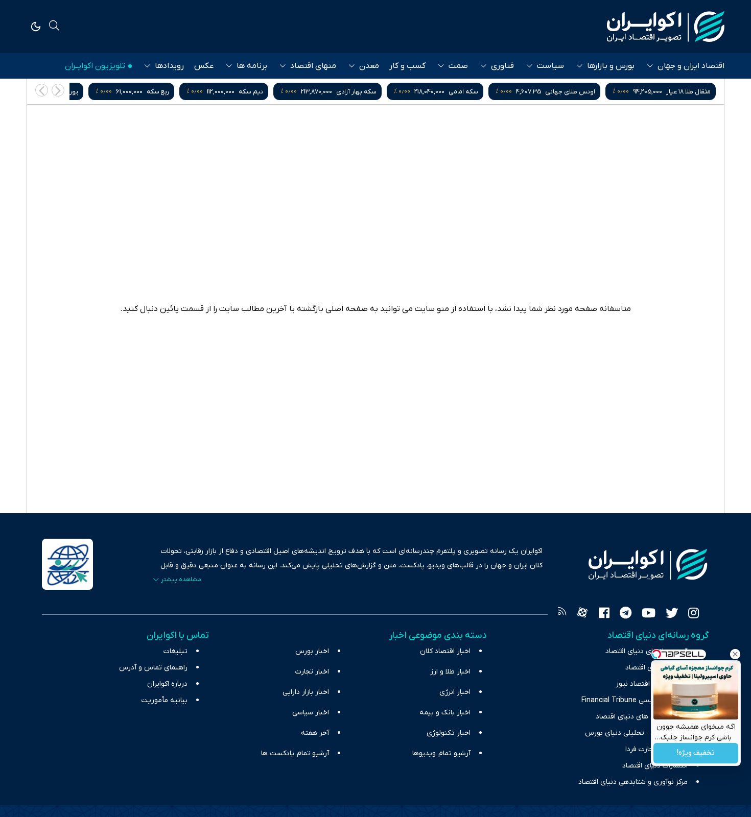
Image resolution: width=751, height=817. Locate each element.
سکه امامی (562, 91)
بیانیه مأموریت (164, 700)
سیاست (550, 66)
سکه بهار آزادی (455, 91)
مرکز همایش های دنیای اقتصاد (642, 717)
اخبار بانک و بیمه (445, 712)
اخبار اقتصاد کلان (445, 651)
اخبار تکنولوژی (449, 733)
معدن (369, 66)
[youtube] (648, 614)
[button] (41, 90)
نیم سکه (349, 91)
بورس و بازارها (611, 66)
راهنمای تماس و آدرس (153, 667)
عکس (204, 66)
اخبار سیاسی (310, 712)
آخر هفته (315, 733)
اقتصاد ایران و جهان (691, 66)
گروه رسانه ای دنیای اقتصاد (646, 651)
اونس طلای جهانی (669, 91)
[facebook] (604, 614)
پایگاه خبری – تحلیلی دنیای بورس (636, 733)
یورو (171, 91)
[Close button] (735, 654)
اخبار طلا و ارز (450, 672)
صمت (458, 66)
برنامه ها (252, 66)
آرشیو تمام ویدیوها (441, 753)
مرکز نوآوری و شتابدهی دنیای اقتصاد (633, 782)
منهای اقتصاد (313, 66)
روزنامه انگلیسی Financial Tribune (634, 700)
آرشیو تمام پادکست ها (295, 753)
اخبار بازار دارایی (306, 692)
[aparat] (582, 614)
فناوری (502, 66)
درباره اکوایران (167, 684)
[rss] (562, 614)
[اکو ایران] (665, 26)
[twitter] (672, 614)
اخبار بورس (312, 651)
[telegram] (625, 614)
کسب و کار (407, 66)
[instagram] (693, 614)
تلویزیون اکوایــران (95, 66)
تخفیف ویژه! (696, 753)
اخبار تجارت (312, 672)
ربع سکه (256, 91)
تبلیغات (175, 651)
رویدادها (169, 66)
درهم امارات (85, 91)
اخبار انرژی (455, 692)
